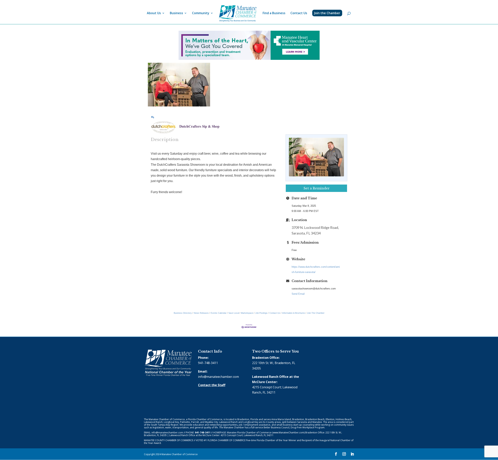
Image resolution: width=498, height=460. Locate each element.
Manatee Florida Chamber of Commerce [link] (249, 432)
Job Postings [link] (261, 313)
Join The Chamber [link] (315, 313)
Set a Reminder (316, 188)
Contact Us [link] (298, 13)
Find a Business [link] (274, 13)
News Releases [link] (201, 313)
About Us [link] (154, 13)
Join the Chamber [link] (327, 13)
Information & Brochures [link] (293, 313)
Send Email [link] (298, 293)
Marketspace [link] (247, 313)
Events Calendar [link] (218, 313)
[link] (237, 13)
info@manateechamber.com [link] (218, 377)
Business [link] (176, 13)
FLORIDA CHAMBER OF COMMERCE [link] (226, 440)
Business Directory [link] (183, 313)
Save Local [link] (233, 313)
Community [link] (200, 13)
